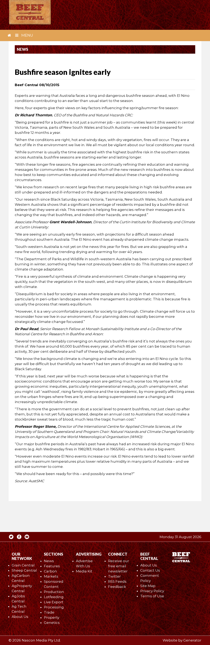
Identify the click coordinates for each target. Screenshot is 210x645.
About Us (20, 617)
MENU (26, 35)
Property (51, 617)
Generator (192, 640)
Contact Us (150, 570)
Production (54, 592)
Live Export (53, 602)
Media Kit (84, 571)
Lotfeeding (54, 597)
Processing (54, 607)
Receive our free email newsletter (118, 566)
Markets (51, 576)
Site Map (147, 586)
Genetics (52, 623)
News (49, 561)
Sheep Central (24, 570)
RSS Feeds (117, 581)
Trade (49, 612)
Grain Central (23, 565)
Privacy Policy (152, 591)
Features (52, 566)
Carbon (50, 571)
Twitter (114, 576)
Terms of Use (152, 596)
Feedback (117, 587)
